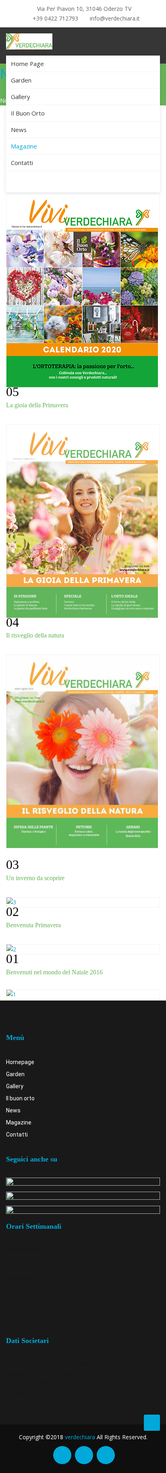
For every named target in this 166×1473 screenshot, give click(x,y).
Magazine (24, 146)
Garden (21, 80)
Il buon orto (20, 1098)
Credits (15, 1393)
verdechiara (80, 1437)
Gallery (20, 97)
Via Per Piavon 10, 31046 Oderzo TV (83, 8)
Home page (27, 64)
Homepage (20, 1062)
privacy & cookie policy (35, 1383)
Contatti (22, 163)
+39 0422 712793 (54, 18)
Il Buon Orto (28, 113)
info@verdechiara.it (114, 18)
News (19, 130)
